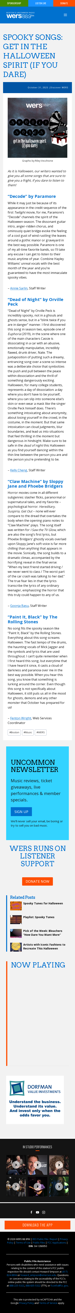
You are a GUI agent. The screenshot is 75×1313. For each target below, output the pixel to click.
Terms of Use (23, 1242)
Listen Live (40, 3)
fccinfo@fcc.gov (59, 1285)
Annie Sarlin (19, 288)
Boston (14, 732)
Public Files (39, 1242)
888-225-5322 (16, 1285)
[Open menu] (65, 15)
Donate (64, 3)
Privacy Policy (26, 1303)
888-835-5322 (33, 1285)
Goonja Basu (19, 606)
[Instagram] (44, 1212)
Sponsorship (14, 3)
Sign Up (21, 811)
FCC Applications (57, 1242)
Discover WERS (59, 87)
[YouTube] (37, 1212)
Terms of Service (48, 1303)
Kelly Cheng (18, 470)
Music (28, 732)
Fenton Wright (20, 718)
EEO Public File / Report (45, 1239)
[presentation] (16, 1165)
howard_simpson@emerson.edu (38, 1275)
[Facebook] (31, 1212)
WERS (41, 732)
